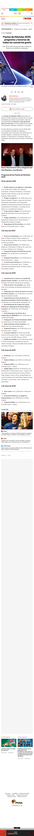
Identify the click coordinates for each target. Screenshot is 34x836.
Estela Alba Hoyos (13, 96)
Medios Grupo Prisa (17, 805)
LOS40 (3, 9)
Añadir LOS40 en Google (18, 109)
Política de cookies (10, 795)
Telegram (22, 92)
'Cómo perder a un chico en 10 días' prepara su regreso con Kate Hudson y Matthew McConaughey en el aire (16, 433)
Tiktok (10, 764)
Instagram (7, 764)
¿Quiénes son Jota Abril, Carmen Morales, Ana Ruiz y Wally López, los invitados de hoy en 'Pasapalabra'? (16, 441)
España (3, 19)
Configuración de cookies (22, 795)
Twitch (23, 764)
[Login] (31, 13)
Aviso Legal (7, 793)
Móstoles (3, 455)
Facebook (11, 92)
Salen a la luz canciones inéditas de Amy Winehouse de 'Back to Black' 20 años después (16, 448)
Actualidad (8, 33)
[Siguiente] (31, 29)
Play (32, 833)
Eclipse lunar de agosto (20, 29)
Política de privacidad (24, 793)
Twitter (15, 92)
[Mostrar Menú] (2, 13)
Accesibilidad (15, 793)
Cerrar (31, 23)
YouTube (14, 764)
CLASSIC (12, 9)
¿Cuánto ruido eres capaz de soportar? (8, 749)
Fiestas (9, 455)
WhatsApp (18, 92)
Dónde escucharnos (22, 796)
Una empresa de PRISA (17, 801)
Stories (26, 764)
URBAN (27, 9)
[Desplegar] (17, 827)
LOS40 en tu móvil (12, 796)
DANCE (19, 9)
